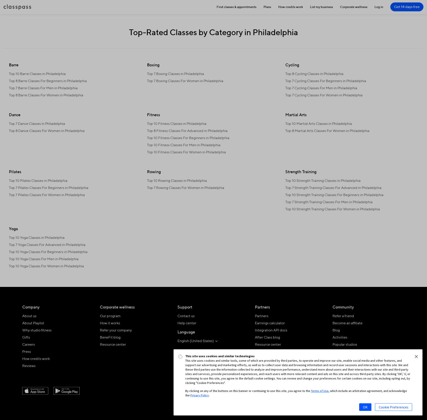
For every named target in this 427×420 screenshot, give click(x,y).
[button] (416, 356)
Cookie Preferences (393, 407)
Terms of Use (319, 391)
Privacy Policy (199, 395)
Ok (365, 407)
